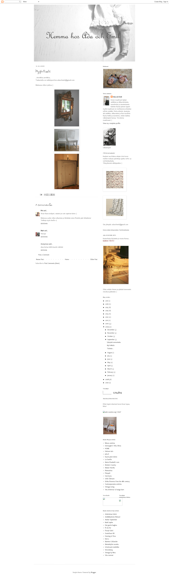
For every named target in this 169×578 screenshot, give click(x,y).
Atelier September (111, 520)
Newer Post (40, 259)
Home (67, 259)
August (109, 353)
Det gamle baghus (111, 525)
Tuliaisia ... (110, 348)
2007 (107, 383)
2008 (107, 379)
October (110, 336)
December (111, 330)
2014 (107, 311)
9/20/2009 (44, 223)
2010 (107, 324)
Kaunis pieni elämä (111, 457)
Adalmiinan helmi (111, 514)
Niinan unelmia (110, 443)
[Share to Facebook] (51, 195)
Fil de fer (108, 528)
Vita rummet (109, 555)
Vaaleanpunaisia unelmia (113, 484)
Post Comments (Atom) (52, 263)
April (109, 366)
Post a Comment (43, 255)
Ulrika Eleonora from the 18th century (117, 481)
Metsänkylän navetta (112, 544)
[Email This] (45, 195)
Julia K (107, 454)
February (110, 372)
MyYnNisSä (110, 345)
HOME (107, 449)
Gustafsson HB (109, 533)
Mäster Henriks (110, 468)
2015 (107, 307)
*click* (118, 412)
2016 (107, 304)
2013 (107, 314)
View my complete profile (111, 123)
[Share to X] (49, 195)
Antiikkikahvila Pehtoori (112, 517)
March (109, 369)
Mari (42, 231)
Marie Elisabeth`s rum (112, 462)
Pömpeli (107, 473)
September (111, 340)
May (109, 362)
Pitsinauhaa (108, 471)
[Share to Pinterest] (54, 195)
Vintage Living (109, 487)
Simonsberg (109, 550)
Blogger (93, 572)
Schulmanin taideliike (112, 547)
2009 (107, 327)
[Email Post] (41, 194)
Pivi (42, 211)
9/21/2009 (44, 250)
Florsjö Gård (109, 531)
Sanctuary (108, 476)
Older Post (93, 259)
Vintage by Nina (110, 553)
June (109, 359)
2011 (106, 320)
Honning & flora (110, 536)
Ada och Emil (117, 97)
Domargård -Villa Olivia (113, 446)
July (108, 356)
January (110, 375)
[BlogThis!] (47, 195)
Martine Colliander (111, 542)
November (111, 333)
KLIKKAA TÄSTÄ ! (108, 241)
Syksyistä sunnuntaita (114, 342)
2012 (107, 317)
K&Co (107, 539)
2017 (107, 301)
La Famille (108, 459)
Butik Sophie (109, 522)
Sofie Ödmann (110, 479)
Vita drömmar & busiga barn (114, 490)
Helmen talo (109, 451)
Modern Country (110, 465)
